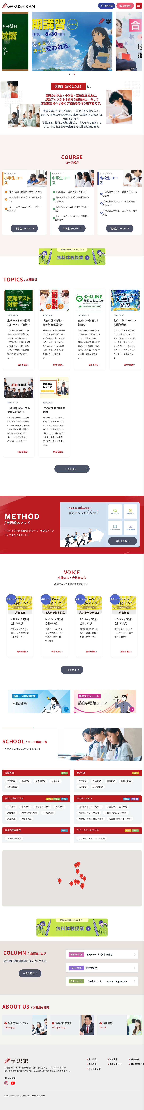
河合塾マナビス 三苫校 (90, 806)
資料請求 (127, 5)
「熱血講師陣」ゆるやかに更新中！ (18, 410)
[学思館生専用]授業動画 (54, 410)
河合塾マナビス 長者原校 (116, 812)
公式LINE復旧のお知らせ (88, 322)
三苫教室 (11, 781)
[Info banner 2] (105, 701)
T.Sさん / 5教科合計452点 (72, 621)
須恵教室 (55, 781)
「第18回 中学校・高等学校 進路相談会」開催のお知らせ (54, 323)
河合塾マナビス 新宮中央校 (91, 818)
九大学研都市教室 (29, 812)
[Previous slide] (7, 41)
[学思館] (42, 1060)
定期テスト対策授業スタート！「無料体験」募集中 (18, 323)
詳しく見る (121, 541)
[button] (78, 882)
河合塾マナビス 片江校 (89, 812)
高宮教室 (111, 781)
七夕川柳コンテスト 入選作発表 (125, 322)
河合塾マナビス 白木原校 (120, 818)
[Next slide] (137, 41)
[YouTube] (13, 1083)
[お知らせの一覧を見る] (72, 469)
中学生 (64, 773)
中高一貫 (135, 799)
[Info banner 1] (39, 701)
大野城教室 (12, 787)
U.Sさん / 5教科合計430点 (107, 621)
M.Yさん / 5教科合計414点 (38, 621)
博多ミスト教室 (42, 806)
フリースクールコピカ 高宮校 (92, 838)
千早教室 (25, 781)
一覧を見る (70, 670)
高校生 (64, 799)
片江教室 (11, 812)
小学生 (135, 773)
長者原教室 (40, 781)
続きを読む (23, 364)
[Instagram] (6, 1083)
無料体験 (108, 5)
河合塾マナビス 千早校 (117, 806)
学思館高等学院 (14, 838)
